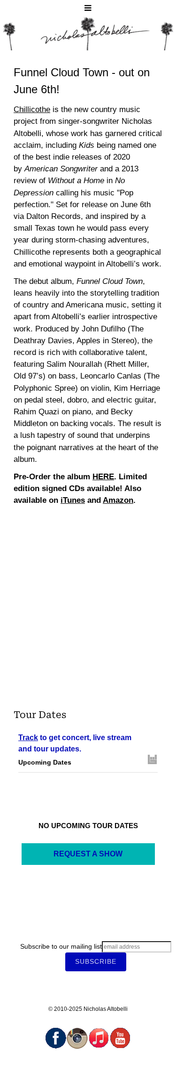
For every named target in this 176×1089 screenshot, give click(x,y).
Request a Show (88, 854)
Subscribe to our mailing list (61, 946)
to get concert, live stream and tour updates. (74, 743)
